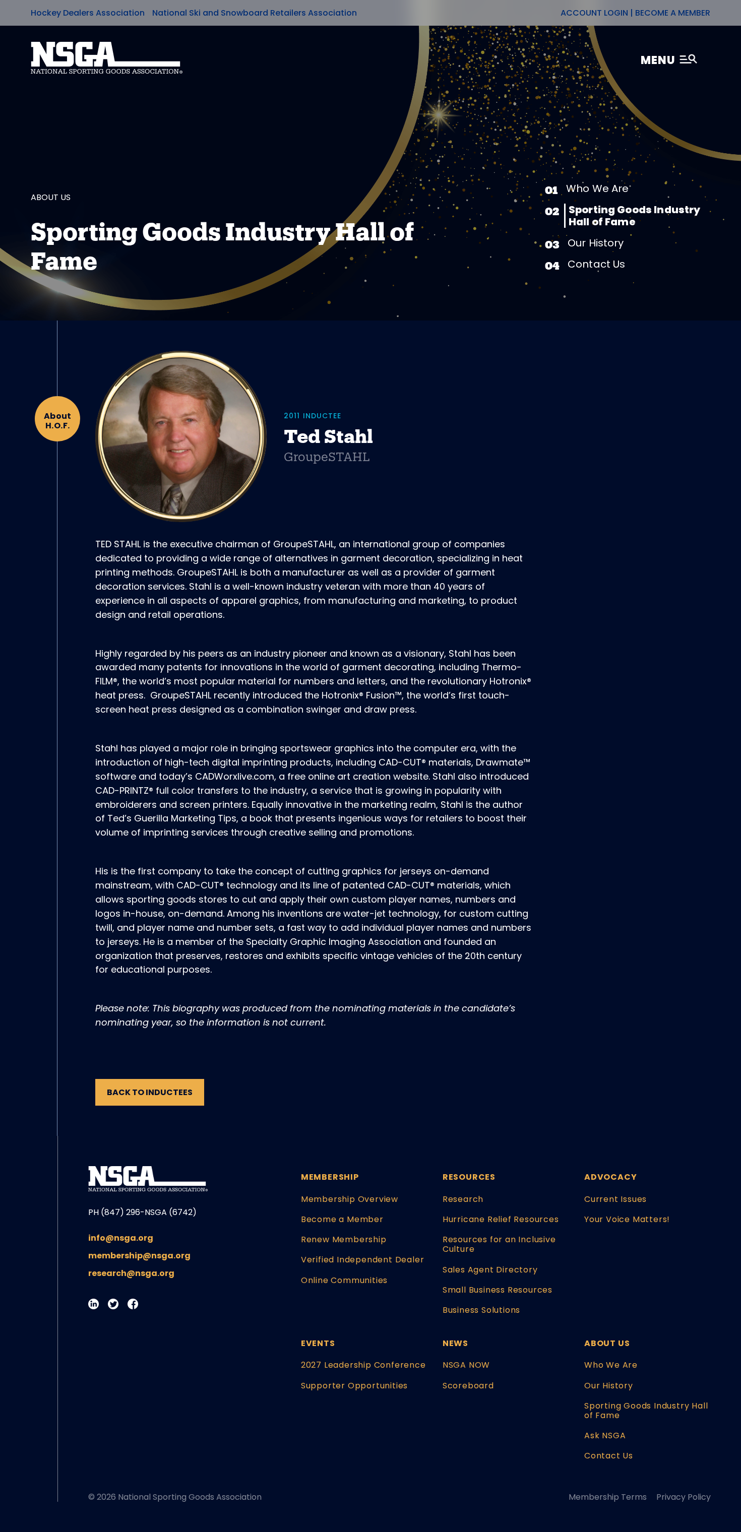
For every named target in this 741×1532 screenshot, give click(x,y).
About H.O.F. (58, 420)
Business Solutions (481, 1310)
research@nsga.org (131, 1273)
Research (463, 1199)
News (455, 1343)
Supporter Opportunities (354, 1385)
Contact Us (597, 264)
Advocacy (610, 1177)
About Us (607, 1343)
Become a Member (672, 13)
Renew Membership (344, 1239)
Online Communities (344, 1280)
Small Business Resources (497, 1290)
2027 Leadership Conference (363, 1365)
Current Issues (615, 1199)
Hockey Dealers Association (88, 13)
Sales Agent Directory (490, 1269)
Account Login (594, 13)
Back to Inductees (150, 1092)
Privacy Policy (683, 1497)
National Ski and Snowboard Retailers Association (254, 13)
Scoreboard (468, 1385)
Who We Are (597, 188)
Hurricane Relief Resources (501, 1219)
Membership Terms (608, 1497)
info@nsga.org (120, 1238)
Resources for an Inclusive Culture (499, 1244)
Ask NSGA (605, 1435)
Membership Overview (349, 1199)
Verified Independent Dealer (362, 1259)
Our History (596, 243)
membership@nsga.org (139, 1255)
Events (318, 1343)
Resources (469, 1177)
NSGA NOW (466, 1365)
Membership (330, 1177)
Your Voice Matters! (627, 1219)
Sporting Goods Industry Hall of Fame (634, 216)
